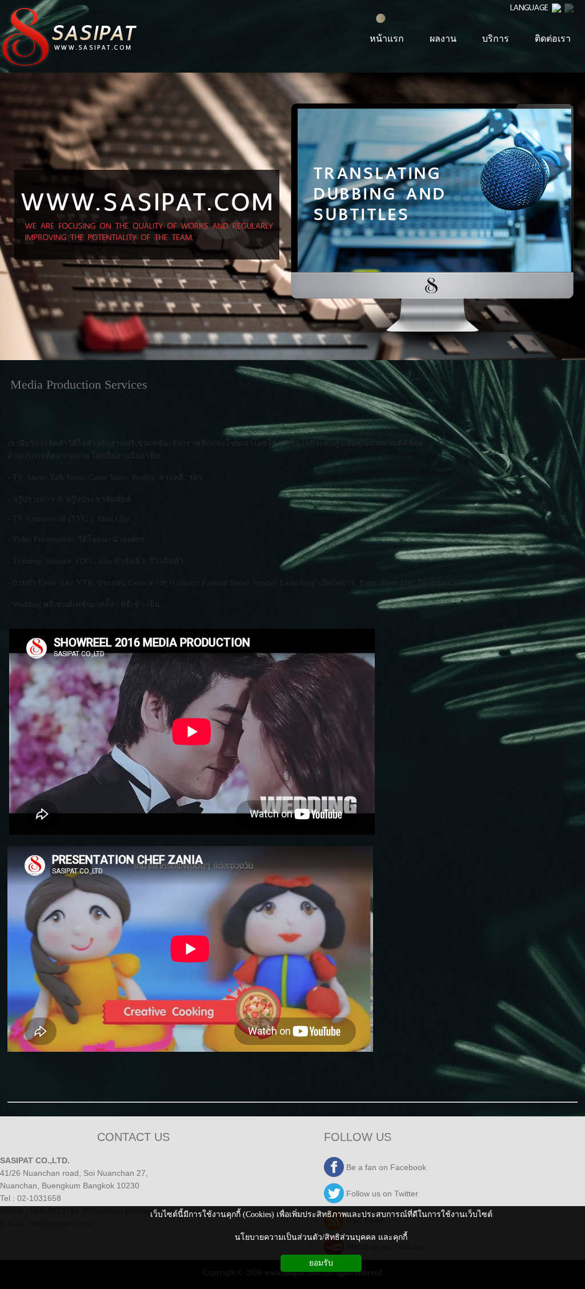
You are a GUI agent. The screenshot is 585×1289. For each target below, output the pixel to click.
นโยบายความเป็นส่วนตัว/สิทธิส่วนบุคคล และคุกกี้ (321, 1237)
